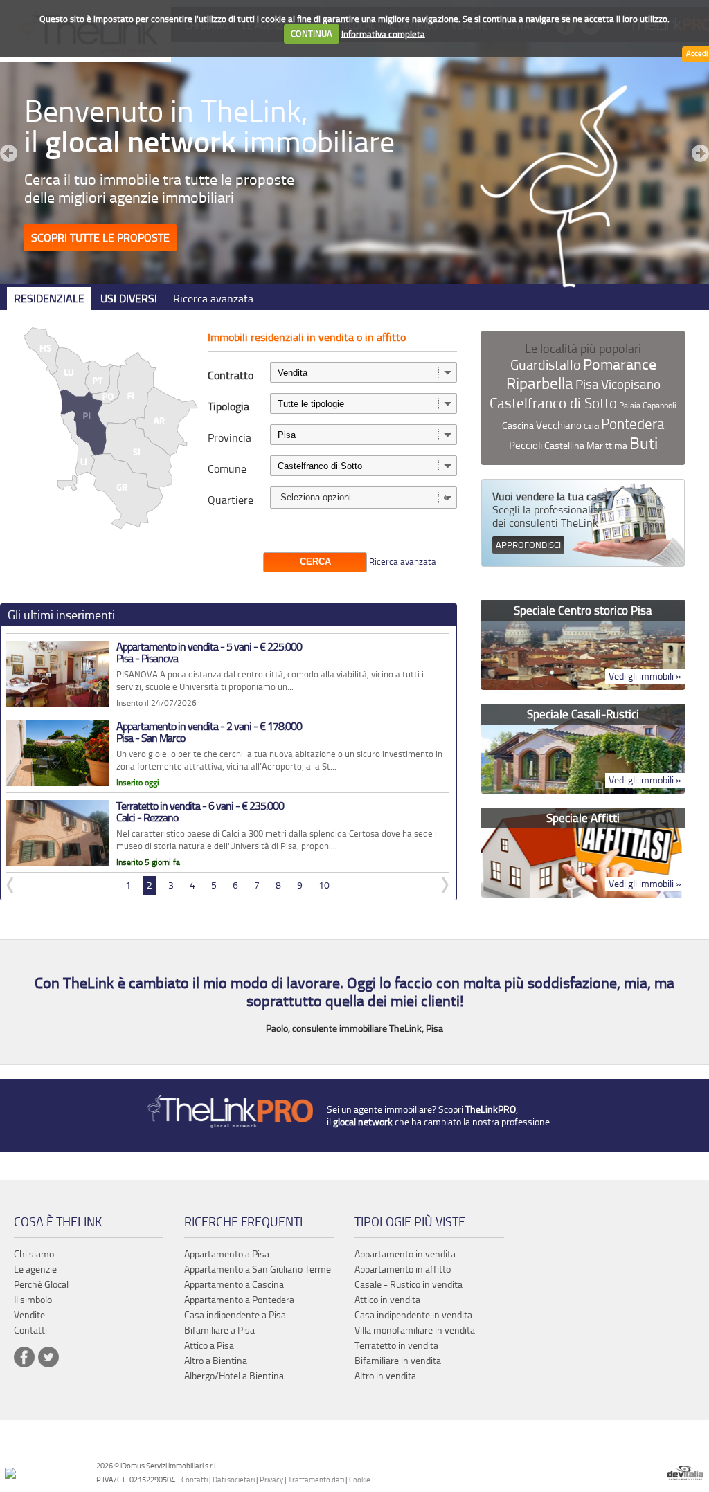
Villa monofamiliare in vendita (414, 1330)
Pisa (587, 384)
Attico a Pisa (209, 1346)
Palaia (629, 405)
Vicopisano (631, 384)
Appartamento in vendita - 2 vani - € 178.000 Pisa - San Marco (209, 732)
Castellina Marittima (585, 446)
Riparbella (539, 383)
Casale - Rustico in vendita (408, 1285)
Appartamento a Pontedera (239, 1300)
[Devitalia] (685, 1473)
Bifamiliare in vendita (397, 1361)
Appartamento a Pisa (226, 1254)
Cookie (359, 1479)
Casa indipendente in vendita (413, 1315)
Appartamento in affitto (402, 1269)
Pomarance (619, 365)
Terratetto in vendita (396, 1346)
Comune (227, 468)
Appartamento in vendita (405, 1254)
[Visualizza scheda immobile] (57, 703)
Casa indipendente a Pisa (235, 1315)
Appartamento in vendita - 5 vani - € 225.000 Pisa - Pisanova (209, 653)
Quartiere (230, 500)
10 (324, 885)
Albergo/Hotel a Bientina (234, 1376)
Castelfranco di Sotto (553, 403)
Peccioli (525, 445)
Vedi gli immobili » (645, 676)
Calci (591, 426)
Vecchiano (559, 425)
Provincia (229, 437)
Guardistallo (545, 364)
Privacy (271, 1479)
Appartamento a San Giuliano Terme (257, 1269)
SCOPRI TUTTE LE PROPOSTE (100, 237)
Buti (643, 443)
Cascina (518, 426)
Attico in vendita (387, 1300)
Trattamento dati (316, 1479)
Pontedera (633, 424)
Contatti (194, 1479)
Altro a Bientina (215, 1361)
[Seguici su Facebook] (24, 1357)
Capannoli (659, 405)
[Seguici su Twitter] (48, 1357)
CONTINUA (311, 33)
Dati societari (234, 1479)
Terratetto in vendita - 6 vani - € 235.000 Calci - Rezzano (200, 812)
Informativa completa (383, 33)
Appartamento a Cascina (234, 1285)
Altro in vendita (385, 1376)
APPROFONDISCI (528, 545)
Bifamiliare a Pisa (219, 1330)
